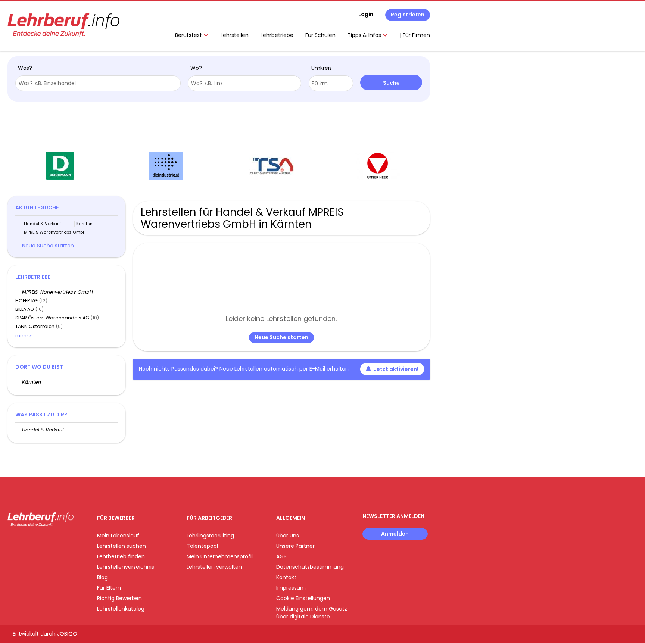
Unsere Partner (295, 546)
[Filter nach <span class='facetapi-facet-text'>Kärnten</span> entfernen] (71, 224)
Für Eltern (109, 588)
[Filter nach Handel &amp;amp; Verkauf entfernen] (18, 430)
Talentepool (202, 546)
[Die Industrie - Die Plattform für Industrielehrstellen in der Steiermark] (166, 166)
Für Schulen (320, 35)
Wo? (196, 68)
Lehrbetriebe (277, 35)
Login (365, 14)
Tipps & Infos (365, 35)
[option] (60, 165)
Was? (25, 68)
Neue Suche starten (281, 337)
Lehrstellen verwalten (214, 567)
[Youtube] (37, 542)
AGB (281, 556)
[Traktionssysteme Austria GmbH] (271, 166)
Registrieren (407, 14)
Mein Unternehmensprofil (220, 556)
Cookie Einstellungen (303, 598)
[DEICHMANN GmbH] (60, 166)
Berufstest (189, 35)
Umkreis (321, 68)
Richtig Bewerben (119, 598)
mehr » (23, 336)
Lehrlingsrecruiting (210, 535)
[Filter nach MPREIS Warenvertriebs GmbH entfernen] (18, 292)
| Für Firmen (415, 35)
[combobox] (98, 83)
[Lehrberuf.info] (63, 25)
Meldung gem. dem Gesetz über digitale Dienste (311, 612)
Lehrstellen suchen (121, 546)
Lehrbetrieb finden (121, 556)
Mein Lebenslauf (118, 535)
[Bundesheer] (377, 166)
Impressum (291, 588)
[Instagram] (25, 542)
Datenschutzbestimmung (310, 567)
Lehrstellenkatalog (120, 608)
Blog (102, 577)
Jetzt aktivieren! (396, 369)
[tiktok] (48, 542)
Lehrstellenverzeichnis (125, 567)
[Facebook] (12, 542)
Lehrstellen (235, 35)
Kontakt (286, 577)
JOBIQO (67, 633)
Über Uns (287, 535)
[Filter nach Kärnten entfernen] (18, 382)
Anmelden (395, 533)
